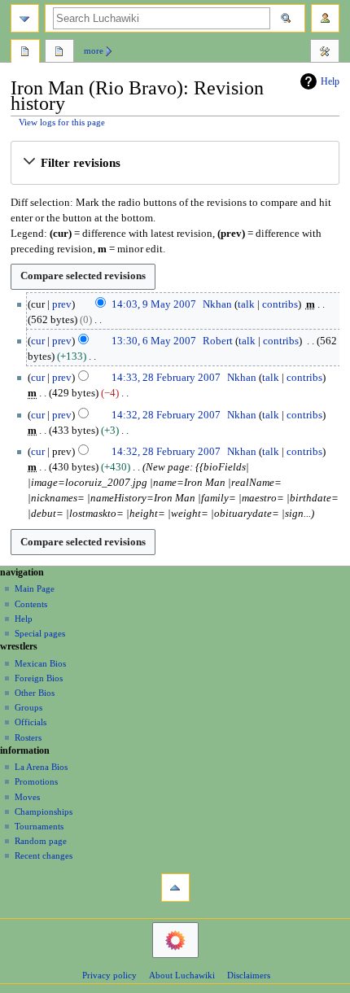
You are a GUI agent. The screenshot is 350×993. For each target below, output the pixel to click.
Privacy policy (109, 975)
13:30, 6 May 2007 (154, 341)
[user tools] (325, 18)
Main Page (35, 588)
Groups (28, 707)
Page (25, 53)
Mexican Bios (40, 663)
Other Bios (35, 693)
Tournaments (39, 826)
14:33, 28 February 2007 (166, 377)
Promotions (36, 781)
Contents (31, 604)
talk (246, 304)
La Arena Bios (41, 767)
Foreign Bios (39, 678)
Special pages (40, 633)
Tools (325, 53)
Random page (41, 841)
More (93, 50)
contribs (280, 304)
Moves (27, 797)
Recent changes (43, 855)
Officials (30, 722)
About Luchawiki (182, 975)
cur (38, 341)
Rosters (28, 737)
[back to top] (175, 887)
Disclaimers (248, 975)
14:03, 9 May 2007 (154, 304)
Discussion (59, 53)
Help (330, 81)
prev (62, 304)
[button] (174, 163)
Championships (43, 811)
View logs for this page (62, 122)
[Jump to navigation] (25, 18)
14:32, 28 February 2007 (166, 415)
